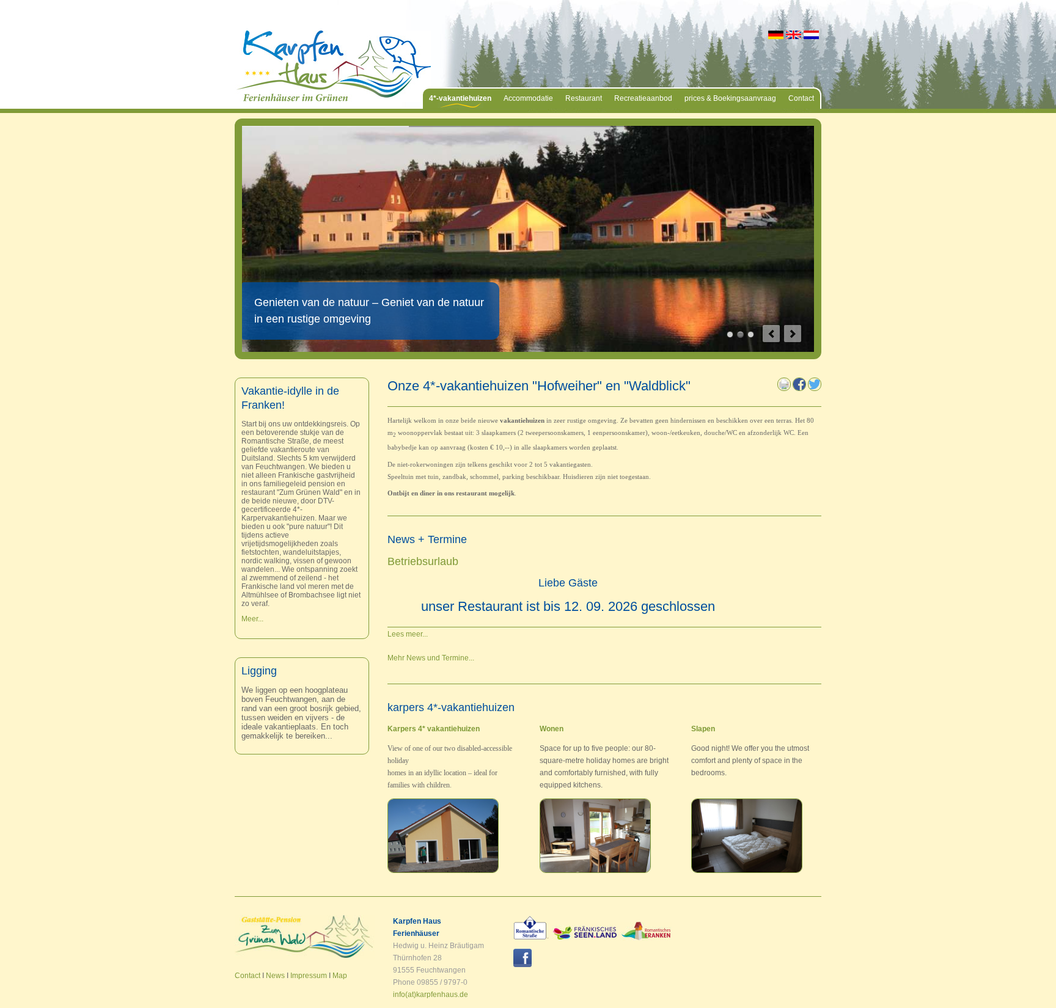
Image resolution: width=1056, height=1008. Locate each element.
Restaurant (583, 98)
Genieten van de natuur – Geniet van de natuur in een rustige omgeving (740, 334)
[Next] (792, 333)
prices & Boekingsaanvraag (730, 98)
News (275, 975)
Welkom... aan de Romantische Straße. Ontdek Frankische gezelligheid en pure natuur (751, 334)
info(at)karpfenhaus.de (430, 994)
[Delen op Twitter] (814, 388)
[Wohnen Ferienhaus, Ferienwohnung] (595, 870)
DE (775, 35)
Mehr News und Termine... (430, 658)
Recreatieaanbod (643, 98)
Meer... (252, 619)
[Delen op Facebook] (799, 388)
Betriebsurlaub (422, 561)
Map (339, 975)
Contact (801, 98)
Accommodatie (528, 98)
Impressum (308, 975)
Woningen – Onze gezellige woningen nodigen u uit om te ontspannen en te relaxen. (730, 334)
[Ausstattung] (443, 870)
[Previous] (771, 333)
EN (793, 35)
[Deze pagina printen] (784, 388)
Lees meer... (407, 634)
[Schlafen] (746, 870)
